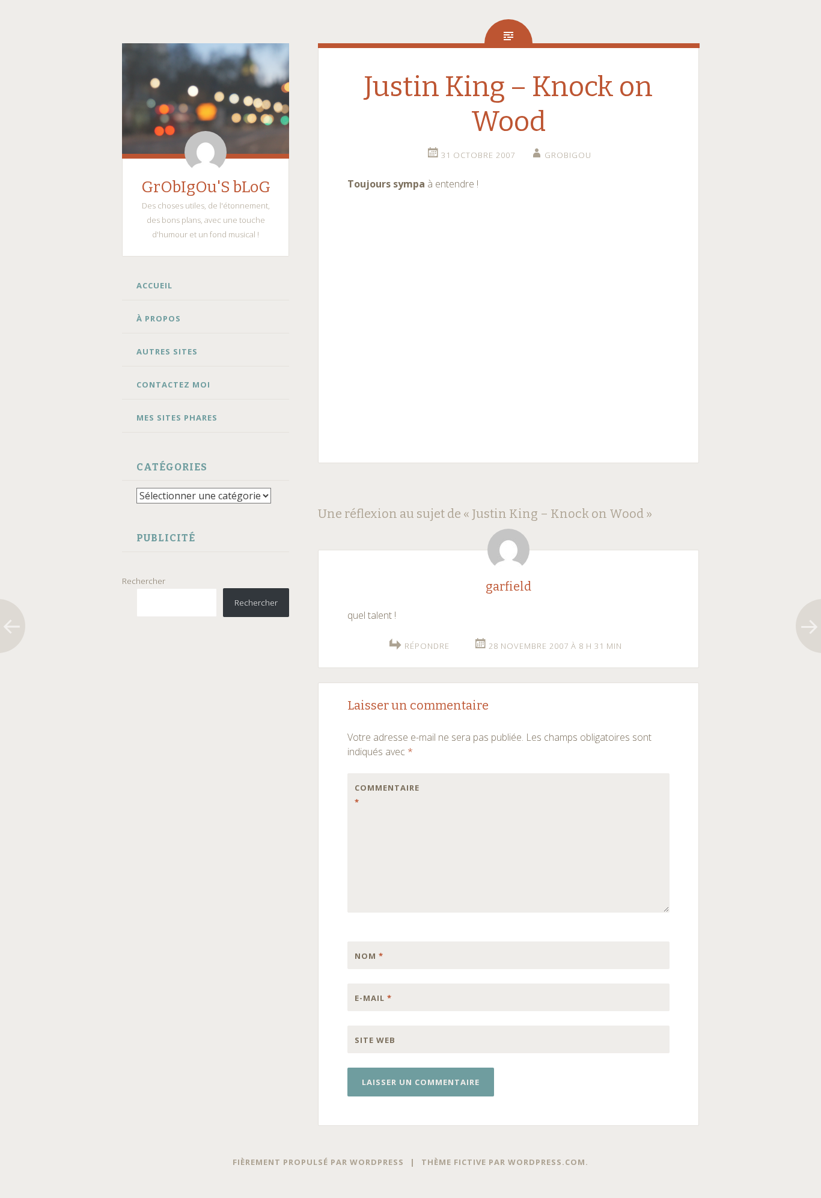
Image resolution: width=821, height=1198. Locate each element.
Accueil (154, 285)
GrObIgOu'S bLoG (205, 187)
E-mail (373, 998)
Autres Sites (167, 351)
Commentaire (380, 794)
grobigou (568, 155)
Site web (375, 1040)
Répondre (427, 645)
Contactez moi (173, 384)
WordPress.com (546, 1162)
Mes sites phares (177, 417)
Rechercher (143, 581)
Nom (369, 955)
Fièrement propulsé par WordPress (318, 1162)
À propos (158, 318)
